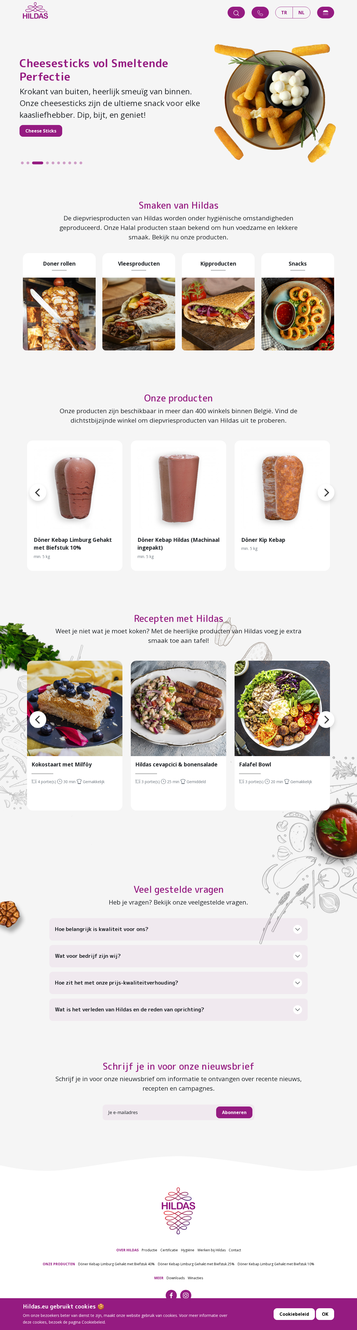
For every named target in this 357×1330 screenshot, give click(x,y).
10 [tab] (82, 164)
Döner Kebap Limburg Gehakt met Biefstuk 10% (276, 1264)
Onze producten (178, 398)
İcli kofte (49, 125)
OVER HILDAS (127, 1250)
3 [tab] (35, 164)
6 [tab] (60, 164)
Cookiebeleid (294, 1314)
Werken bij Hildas (211, 1250)
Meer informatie (75, 488)
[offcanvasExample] (325, 12)
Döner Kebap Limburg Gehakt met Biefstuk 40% (116, 1264)
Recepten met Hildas (178, 618)
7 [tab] (65, 164)
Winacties (195, 1278)
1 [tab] (23, 164)
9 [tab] (76, 164)
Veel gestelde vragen (179, 889)
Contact (235, 1250)
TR (284, 12)
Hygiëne (187, 1250)
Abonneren (234, 1112)
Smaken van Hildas (179, 205)
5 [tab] (54, 164)
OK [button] (325, 1314)
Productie (149, 1250)
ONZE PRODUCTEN (59, 1264)
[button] (29, 485)
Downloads (176, 1278)
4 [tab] (40, 164)
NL (301, 12)
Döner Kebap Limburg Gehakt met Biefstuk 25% (196, 1264)
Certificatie (169, 1250)
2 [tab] (29, 164)
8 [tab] (71, 164)
